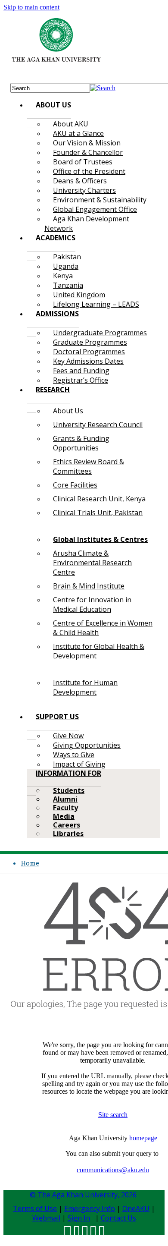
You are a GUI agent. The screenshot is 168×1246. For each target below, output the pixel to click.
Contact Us (118, 1218)
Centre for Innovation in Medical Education (92, 604)
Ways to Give (73, 754)
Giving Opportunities (87, 745)
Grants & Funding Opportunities (81, 443)
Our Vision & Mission (87, 143)
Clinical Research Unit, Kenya (99, 498)
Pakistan (67, 256)
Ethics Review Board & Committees (88, 466)
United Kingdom (79, 294)
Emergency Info (89, 1208)
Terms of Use (35, 1208)
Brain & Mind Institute (88, 586)
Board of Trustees (82, 162)
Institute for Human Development (85, 687)
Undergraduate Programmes (100, 332)
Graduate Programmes (90, 342)
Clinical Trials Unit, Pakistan (98, 512)
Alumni (65, 799)
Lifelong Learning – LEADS (96, 304)
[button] (102, 87)
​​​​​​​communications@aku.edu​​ (113, 1170)
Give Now (68, 735)
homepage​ (143, 1138)
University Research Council (98, 424)
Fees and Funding (81, 370)
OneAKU (135, 1208)
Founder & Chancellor (88, 152)
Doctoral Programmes (89, 351)
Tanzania (68, 285)
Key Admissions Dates (88, 361)
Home (30, 863)
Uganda (65, 266)
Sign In (79, 1218)
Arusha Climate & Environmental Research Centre (92, 562)
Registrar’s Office (80, 380)
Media (64, 816)
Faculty (65, 807)
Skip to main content (31, 7)
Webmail (46, 1218)
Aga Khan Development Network (86, 223)
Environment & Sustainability (99, 200)
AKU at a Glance (78, 133)
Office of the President (89, 171)
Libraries (68, 833)
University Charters (84, 190)
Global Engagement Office (95, 209)
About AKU (70, 124)
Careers (66, 825)
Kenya (63, 275)
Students (68, 790)
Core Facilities (75, 485)
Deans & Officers (80, 181)
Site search (113, 1114)
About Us (68, 410)
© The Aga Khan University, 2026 (83, 1194)
